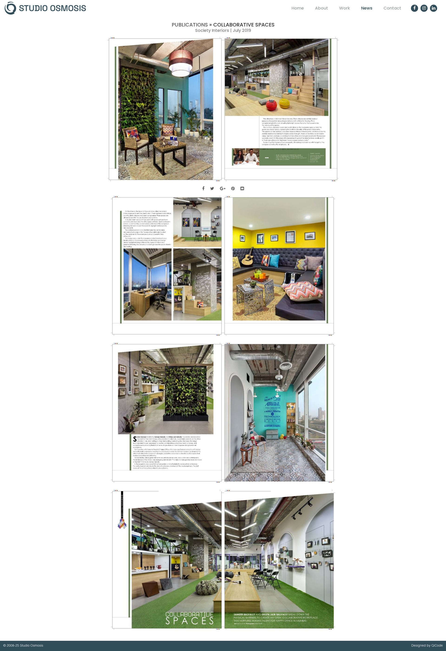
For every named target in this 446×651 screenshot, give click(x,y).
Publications (190, 24)
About (321, 8)
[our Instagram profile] (424, 8)
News (366, 8)
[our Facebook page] (414, 8)
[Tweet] (212, 189)
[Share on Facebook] (203, 189)
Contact (392, 8)
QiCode (437, 645)
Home (298, 8)
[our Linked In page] (433, 8)
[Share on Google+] (222, 189)
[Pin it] (233, 189)
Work (344, 8)
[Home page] (141, 8)
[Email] (242, 189)
